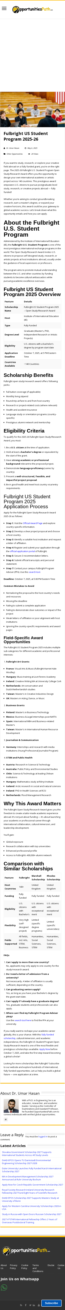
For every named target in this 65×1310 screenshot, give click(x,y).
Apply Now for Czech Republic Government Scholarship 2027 (32, 1184)
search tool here (22, 1020)
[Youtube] (39, 1305)
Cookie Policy (24, 1267)
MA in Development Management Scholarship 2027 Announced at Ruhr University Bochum (27, 1178)
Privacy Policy (13, 1267)
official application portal (22, 551)
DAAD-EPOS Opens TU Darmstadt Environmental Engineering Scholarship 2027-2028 (26, 1162)
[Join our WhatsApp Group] (4, 1287)
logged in (43, 1136)
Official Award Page (32, 523)
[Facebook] (26, 1305)
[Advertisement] (32, 55)
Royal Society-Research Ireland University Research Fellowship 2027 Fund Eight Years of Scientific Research (29, 1191)
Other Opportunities (15, 154)
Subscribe (51, 1303)
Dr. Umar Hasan (12, 148)
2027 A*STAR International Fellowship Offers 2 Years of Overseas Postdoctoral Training (29, 1221)
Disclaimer (53, 1265)
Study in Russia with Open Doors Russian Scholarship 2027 (31, 1214)
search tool (34, 571)
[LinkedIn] (34, 1305)
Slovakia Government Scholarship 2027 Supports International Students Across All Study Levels (27, 1154)
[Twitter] (30, 1305)
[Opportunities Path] (32, 8)
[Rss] (22, 1305)
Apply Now (44, 1049)
